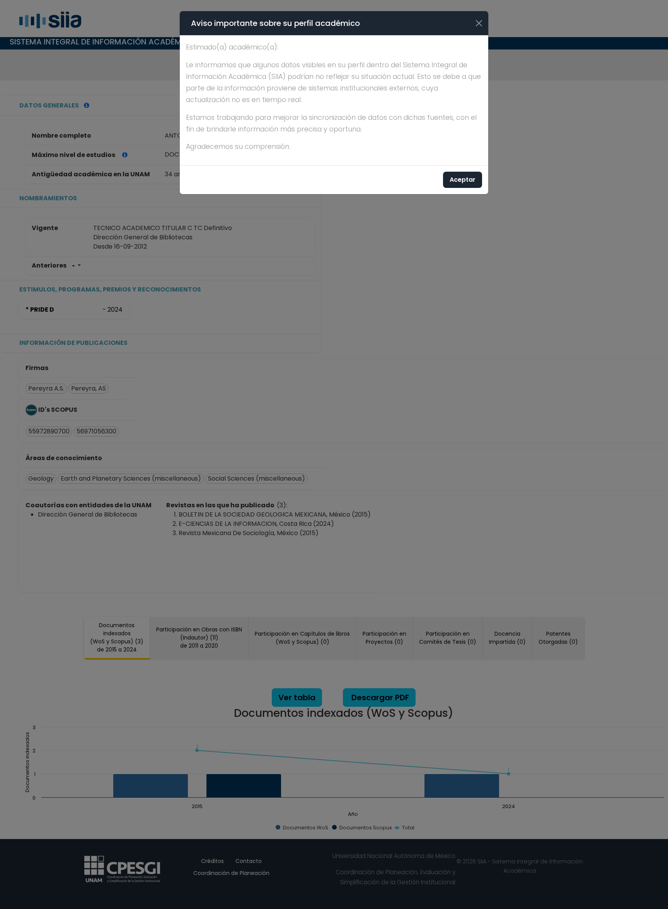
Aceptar (462, 179)
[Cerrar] (479, 23)
